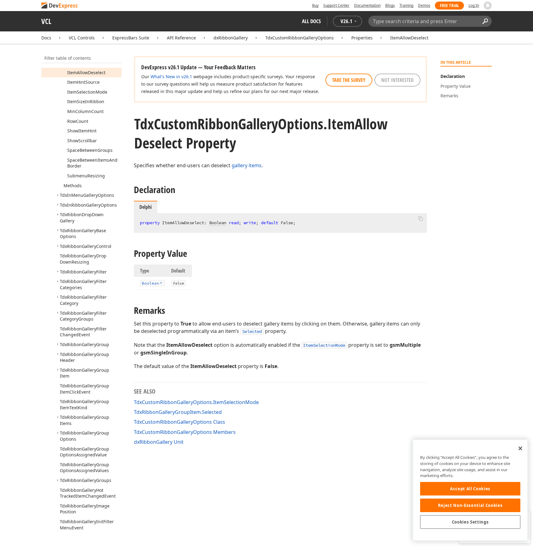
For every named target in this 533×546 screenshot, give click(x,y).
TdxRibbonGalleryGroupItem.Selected (178, 412)
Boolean (217, 222)
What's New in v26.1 (171, 76)
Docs (46, 38)
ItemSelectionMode (324, 345)
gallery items (247, 165)
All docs (311, 21)
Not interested (397, 80)
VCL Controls (82, 38)
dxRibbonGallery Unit (159, 442)
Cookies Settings (470, 522)
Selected (252, 331)
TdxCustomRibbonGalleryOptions (299, 38)
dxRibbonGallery (230, 38)
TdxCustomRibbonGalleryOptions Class (179, 422)
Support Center (336, 5)
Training (406, 5)
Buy (315, 5)
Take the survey (349, 80)
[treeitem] (86, 72)
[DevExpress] (60, 6)
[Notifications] (488, 6)
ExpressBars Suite (130, 38)
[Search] (485, 21)
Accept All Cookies (470, 488)
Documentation (367, 5)
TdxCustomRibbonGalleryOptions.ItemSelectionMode (196, 402)
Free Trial (449, 5)
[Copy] (420, 218)
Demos (424, 5)
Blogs (390, 5)
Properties (362, 38)
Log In (474, 5)
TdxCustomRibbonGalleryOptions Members (185, 432)
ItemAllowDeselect (409, 38)
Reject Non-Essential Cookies (470, 505)
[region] (470, 490)
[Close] (520, 448)
